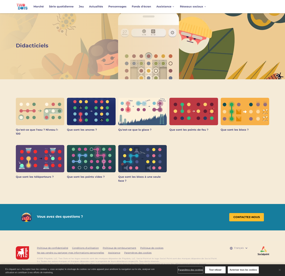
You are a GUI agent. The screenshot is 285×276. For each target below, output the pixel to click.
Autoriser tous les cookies (243, 270)
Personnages (117, 6)
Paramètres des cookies (138, 252)
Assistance (163, 6)
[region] (142, 270)
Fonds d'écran (141, 6)
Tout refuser (215, 270)
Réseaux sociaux (191, 6)
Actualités (96, 6)
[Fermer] (279, 270)
